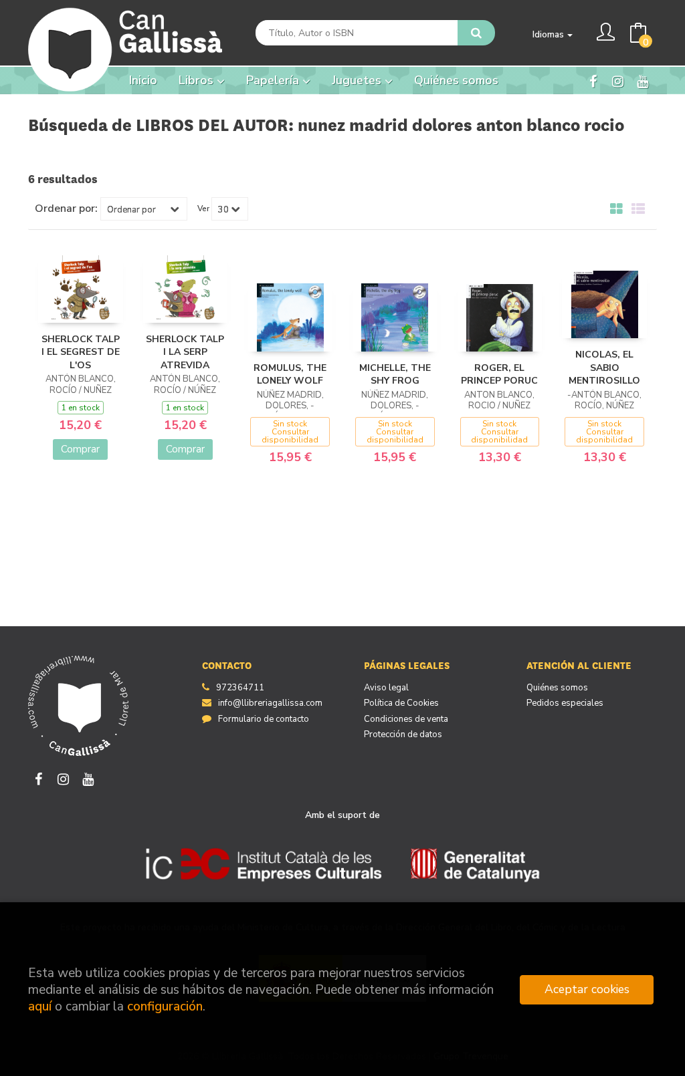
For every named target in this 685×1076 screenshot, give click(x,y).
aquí (40, 1006)
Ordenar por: (66, 208)
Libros (198, 80)
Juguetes (358, 80)
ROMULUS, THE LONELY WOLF (290, 375)
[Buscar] (476, 32)
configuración (165, 1006)
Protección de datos (403, 734)
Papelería (274, 80)
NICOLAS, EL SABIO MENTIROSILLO (604, 367)
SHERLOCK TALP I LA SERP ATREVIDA (185, 352)
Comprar (80, 449)
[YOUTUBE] (642, 80)
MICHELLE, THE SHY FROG (395, 375)
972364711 (240, 688)
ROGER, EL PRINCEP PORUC (499, 375)
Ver (203, 208)
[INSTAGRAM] (617, 80)
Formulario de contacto (263, 719)
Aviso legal (386, 688)
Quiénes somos (557, 688)
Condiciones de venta (406, 719)
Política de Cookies (401, 703)
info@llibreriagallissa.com (270, 703)
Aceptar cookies (587, 989)
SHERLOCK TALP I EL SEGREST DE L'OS (80, 352)
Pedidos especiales (564, 703)
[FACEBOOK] (593, 80)
